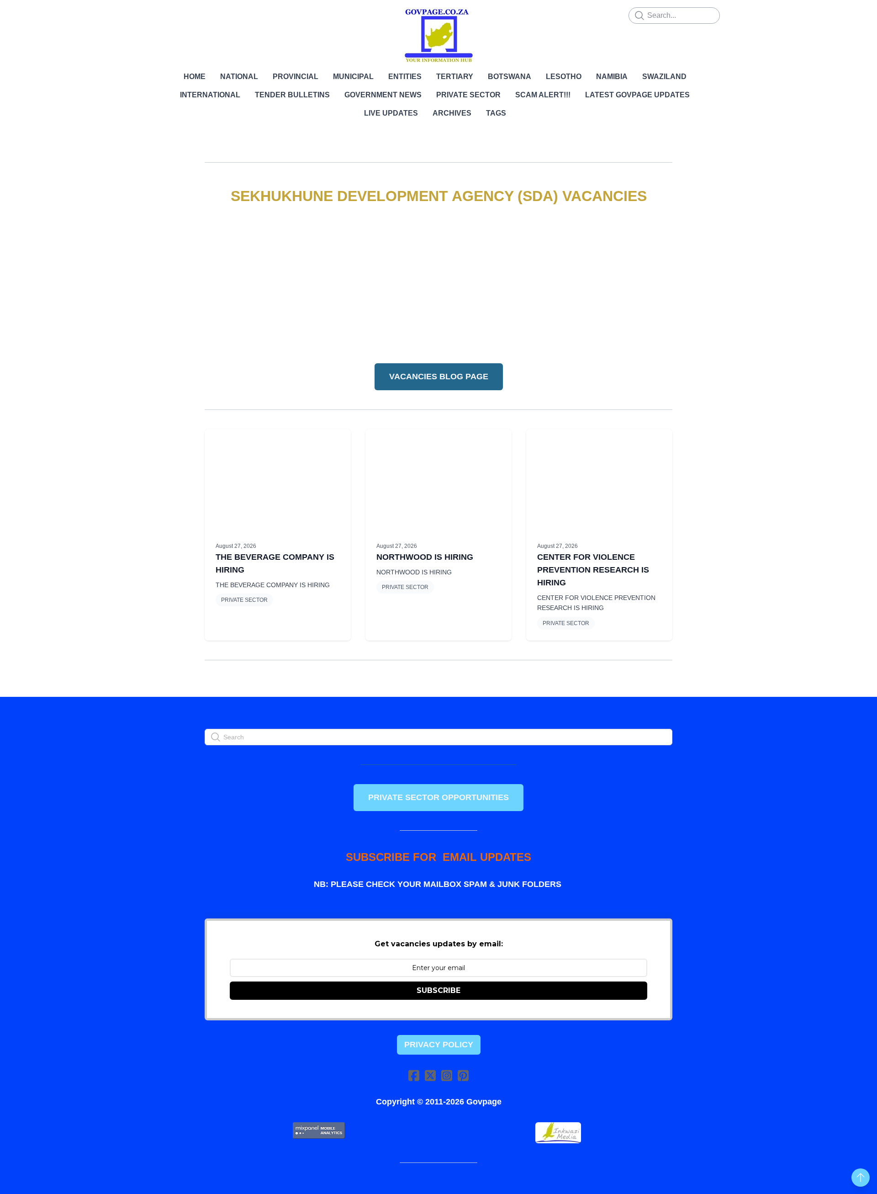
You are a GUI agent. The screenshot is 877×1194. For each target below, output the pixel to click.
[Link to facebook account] (413, 1075)
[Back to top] (860, 1177)
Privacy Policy (438, 1044)
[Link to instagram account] (446, 1075)
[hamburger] (164, 14)
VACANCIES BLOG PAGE (438, 376)
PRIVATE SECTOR (244, 600)
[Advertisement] (438, 285)
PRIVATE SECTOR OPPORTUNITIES (438, 797)
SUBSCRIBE (438, 990)
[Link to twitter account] (430, 1075)
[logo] (438, 35)
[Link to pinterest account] (463, 1075)
